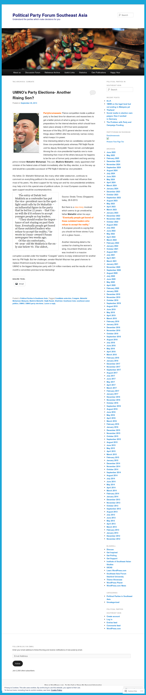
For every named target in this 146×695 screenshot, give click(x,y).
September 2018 (114, 336)
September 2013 (114, 508)
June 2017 (111, 378)
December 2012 (113, 535)
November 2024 (113, 164)
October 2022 (112, 221)
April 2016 (111, 418)
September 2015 (114, 439)
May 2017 (111, 381)
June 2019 (111, 309)
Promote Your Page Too (115, 142)
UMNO (22, 303)
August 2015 (112, 442)
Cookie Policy (56, 690)
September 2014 (114, 472)
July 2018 (111, 342)
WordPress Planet (114, 582)
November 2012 (113, 538)
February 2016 (113, 424)
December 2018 (113, 327)
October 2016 (112, 402)
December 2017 (113, 363)
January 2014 (112, 496)
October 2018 (112, 333)
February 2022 (113, 242)
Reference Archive (52, 72)
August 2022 (112, 224)
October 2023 (112, 194)
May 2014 (111, 484)
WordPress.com (114, 628)
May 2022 (111, 233)
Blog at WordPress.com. (54, 685)
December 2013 (113, 499)
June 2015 (111, 445)
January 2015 (112, 460)
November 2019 (113, 297)
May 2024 (111, 179)
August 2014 (112, 475)
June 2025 (111, 152)
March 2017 (112, 387)
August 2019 (112, 306)
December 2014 (113, 463)
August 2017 (112, 372)
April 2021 (111, 257)
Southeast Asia (69, 301)
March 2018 (112, 354)
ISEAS (109, 567)
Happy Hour (115, 72)
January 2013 (112, 532)
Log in (109, 619)
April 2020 (111, 285)
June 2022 (111, 230)
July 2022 (111, 227)
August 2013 (112, 511)
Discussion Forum (32, 72)
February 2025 (113, 158)
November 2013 (113, 502)
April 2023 (111, 206)
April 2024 (111, 182)
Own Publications (99, 72)
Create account (113, 616)
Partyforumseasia (113, 136)
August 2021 (112, 251)
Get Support (112, 558)
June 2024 (111, 176)
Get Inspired (112, 552)
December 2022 (113, 215)
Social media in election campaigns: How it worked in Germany (120, 116)
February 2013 (113, 529)
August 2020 (112, 273)
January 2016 (112, 427)
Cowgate (75, 298)
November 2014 (113, 466)
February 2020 (113, 288)
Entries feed (112, 622)
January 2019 (112, 324)
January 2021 (112, 264)
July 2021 (111, 254)
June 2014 (111, 481)
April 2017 (111, 384)
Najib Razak (49, 301)
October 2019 (112, 300)
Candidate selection (63, 298)
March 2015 (112, 454)
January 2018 (112, 360)
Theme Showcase (114, 579)
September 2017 (114, 369)
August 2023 (112, 200)
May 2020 (111, 282)
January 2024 (112, 188)
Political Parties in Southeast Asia (34, 298)
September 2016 (114, 406)
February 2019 (113, 321)
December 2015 (113, 430)
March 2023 (112, 209)
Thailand (110, 110)
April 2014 (111, 487)
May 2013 (111, 520)
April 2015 (111, 451)
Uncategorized (113, 602)
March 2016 (112, 421)
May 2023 (111, 203)
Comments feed (113, 625)
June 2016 (111, 412)
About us (17, 72)
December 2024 (113, 161)
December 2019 (113, 294)
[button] (26, 133)
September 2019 (114, 303)
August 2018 (112, 339)
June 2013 (111, 517)
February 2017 (113, 390)
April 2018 (111, 351)
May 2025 (111, 155)
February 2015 (113, 457)
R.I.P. (109, 101)
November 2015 (113, 433)
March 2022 (112, 239)
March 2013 (112, 526)
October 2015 (112, 436)
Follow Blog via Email (23, 647)
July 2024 (111, 173)
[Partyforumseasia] (108, 138)
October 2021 (112, 248)
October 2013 (112, 505)
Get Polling (112, 555)
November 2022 (113, 218)
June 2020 (111, 279)
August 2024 (112, 170)
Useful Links (69, 72)
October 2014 (112, 469)
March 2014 (112, 490)
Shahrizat (59, 301)
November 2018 (113, 330)
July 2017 (111, 375)
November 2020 (113, 267)
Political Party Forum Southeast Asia (50, 15)
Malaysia (25, 301)
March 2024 (112, 185)
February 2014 (113, 493)
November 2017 (113, 366)
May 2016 (111, 415)
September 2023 (114, 197)
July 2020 (111, 276)
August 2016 (112, 409)
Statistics (83, 72)
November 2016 (113, 399)
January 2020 (112, 291)
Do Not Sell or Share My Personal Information (83, 685)
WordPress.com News (116, 585)
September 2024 (114, 167)
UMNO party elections (34, 303)
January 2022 (112, 245)
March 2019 (112, 318)
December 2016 (113, 396)
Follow (17, 663)
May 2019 (111, 312)
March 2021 (112, 261)
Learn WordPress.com (116, 570)
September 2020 (114, 270)
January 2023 (112, 212)
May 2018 (111, 348)
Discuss (110, 549)
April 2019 (111, 315)
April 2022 (111, 236)
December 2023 (113, 191)
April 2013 (111, 523)
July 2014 (111, 478)
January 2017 (112, 393)
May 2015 (111, 448)
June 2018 (111, 345)
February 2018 (113, 357)
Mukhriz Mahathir (36, 301)
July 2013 (111, 514)
